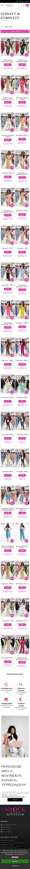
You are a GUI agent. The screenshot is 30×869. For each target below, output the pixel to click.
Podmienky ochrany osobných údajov (12, 842)
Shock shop (6, 829)
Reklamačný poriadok (7, 844)
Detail (7, 64)
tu (24, 854)
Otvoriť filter (15, 31)
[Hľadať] (20, 1)
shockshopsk (7, 831)
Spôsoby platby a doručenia (9, 847)
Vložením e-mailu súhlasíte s (13, 796)
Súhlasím (15, 861)
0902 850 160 (7, 827)
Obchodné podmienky (7, 840)
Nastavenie (15, 857)
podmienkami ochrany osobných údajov (13, 797)
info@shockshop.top (9, 824)
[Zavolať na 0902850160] (17, 1)
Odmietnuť (15, 866)
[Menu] (2, 5)
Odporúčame (8, 27)
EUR (27, 1)
